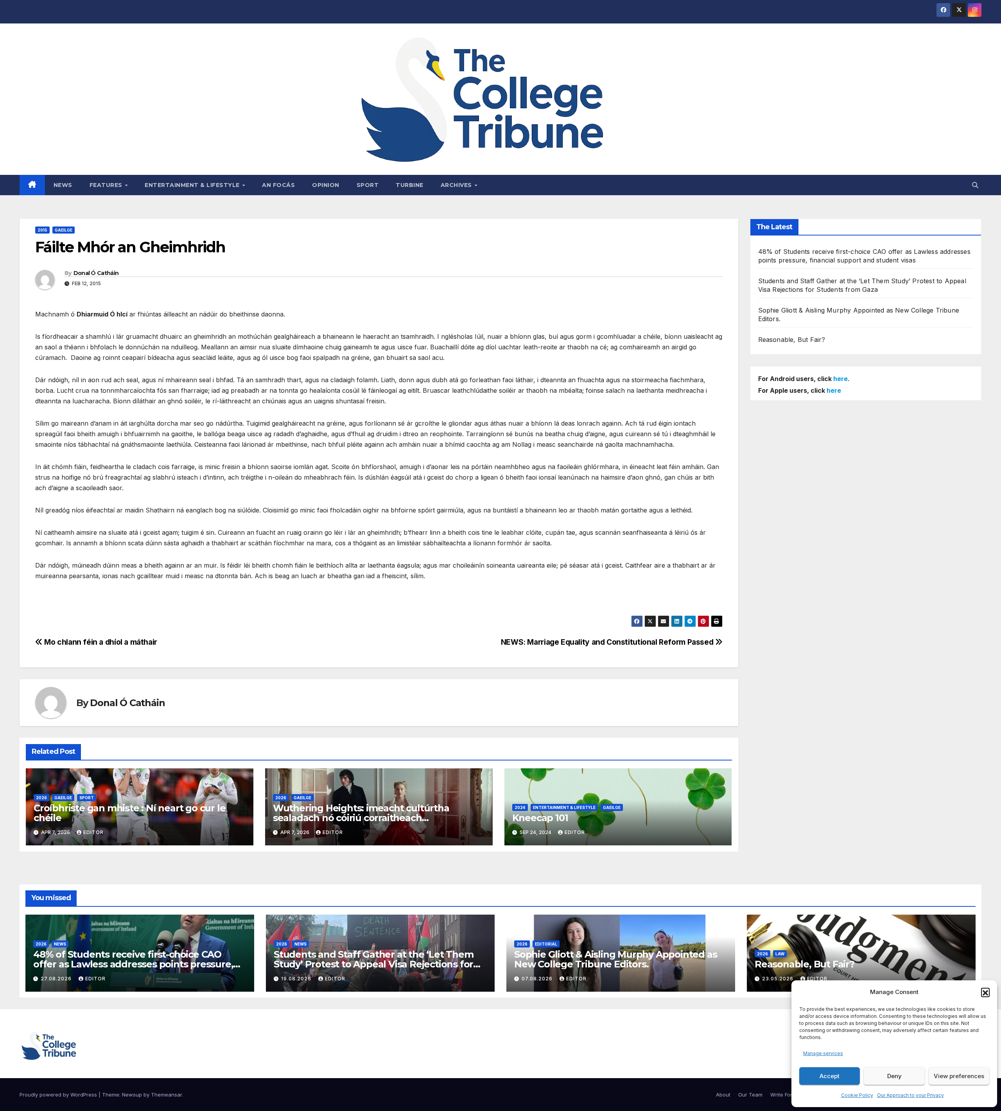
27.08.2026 (57, 979)
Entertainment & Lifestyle (193, 185)
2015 (42, 230)
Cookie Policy (857, 1095)
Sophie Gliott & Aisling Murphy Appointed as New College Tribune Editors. (615, 959)
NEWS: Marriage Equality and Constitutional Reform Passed (608, 642)
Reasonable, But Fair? (791, 339)
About (723, 1094)
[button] (985, 992)
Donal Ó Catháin (96, 273)
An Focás (278, 185)
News (63, 185)
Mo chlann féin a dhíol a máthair (100, 642)
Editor (93, 832)
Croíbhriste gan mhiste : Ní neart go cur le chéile (129, 812)
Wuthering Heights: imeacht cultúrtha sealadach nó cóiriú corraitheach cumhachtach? (361, 817)
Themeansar (166, 1094)
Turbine (409, 185)
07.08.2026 (538, 979)
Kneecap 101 (540, 817)
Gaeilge (63, 230)
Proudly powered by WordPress (59, 1094)
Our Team (750, 1094)
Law (779, 953)
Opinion (325, 185)
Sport (368, 185)
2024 (520, 807)
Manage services (823, 1053)
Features (107, 185)
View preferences (959, 1076)
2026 (41, 797)
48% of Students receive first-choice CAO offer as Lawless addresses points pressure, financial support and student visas (133, 964)
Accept (830, 1076)
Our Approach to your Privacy (910, 1095)
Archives (457, 185)
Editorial (546, 944)
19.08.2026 (297, 979)
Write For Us (785, 1094)
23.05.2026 (778, 979)
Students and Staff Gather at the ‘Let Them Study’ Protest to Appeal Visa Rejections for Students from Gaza (374, 964)
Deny (894, 1076)
